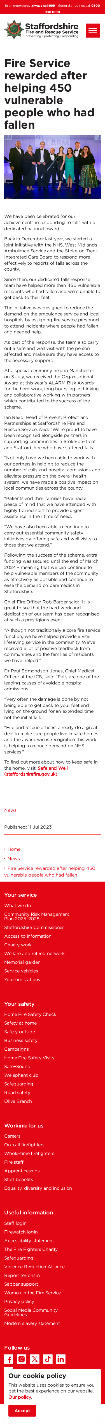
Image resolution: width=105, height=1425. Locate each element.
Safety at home (20, 1023)
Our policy (19, 1397)
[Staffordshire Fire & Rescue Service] (52, 29)
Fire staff (14, 1162)
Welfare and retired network (34, 954)
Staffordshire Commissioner (34, 928)
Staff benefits (18, 1180)
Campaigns (16, 1049)
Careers (12, 1136)
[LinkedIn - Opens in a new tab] (60, 1359)
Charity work (18, 945)
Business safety (21, 1041)
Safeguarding (18, 1084)
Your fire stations (22, 980)
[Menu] (93, 31)
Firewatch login (21, 1232)
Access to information (28, 936)
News (10, 810)
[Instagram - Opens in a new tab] (21, 1359)
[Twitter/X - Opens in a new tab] (34, 1359)
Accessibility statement (29, 1241)
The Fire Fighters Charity (31, 1250)
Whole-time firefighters (29, 1154)
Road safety (17, 1093)
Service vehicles (21, 971)
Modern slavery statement (32, 1324)
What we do (17, 906)
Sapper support (21, 1284)
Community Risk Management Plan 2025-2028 (36, 916)
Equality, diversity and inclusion (38, 1188)
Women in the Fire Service (32, 1293)
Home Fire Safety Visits (29, 1058)
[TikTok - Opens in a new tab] (47, 1359)
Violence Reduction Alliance (34, 1267)
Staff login (15, 1223)
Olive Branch (18, 1101)
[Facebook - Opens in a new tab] (8, 1359)
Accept (22, 1410)
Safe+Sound (17, 1067)
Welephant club (21, 1075)
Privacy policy (19, 1302)
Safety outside (19, 1032)
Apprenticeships (22, 1171)
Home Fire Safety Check (30, 1015)
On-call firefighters (24, 1145)
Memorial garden (22, 962)
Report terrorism (22, 1276)
